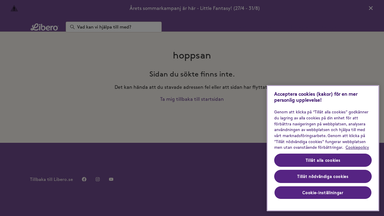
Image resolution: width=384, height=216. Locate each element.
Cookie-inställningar (322, 192)
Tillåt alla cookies (323, 160)
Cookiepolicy (357, 147)
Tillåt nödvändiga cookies (322, 176)
